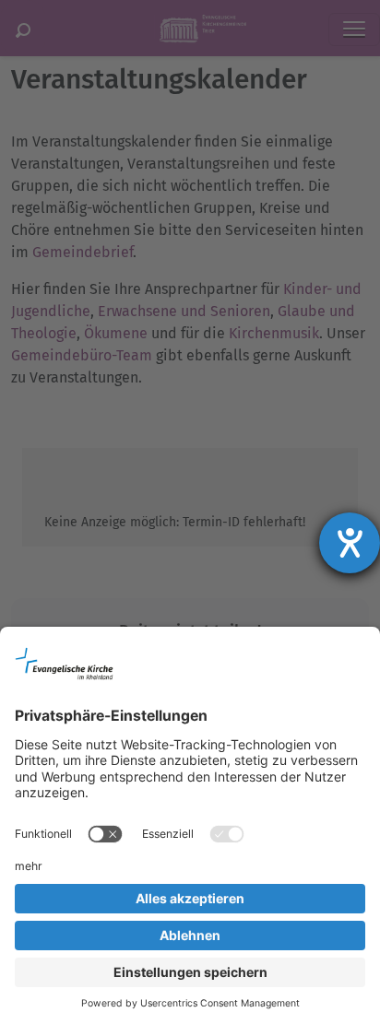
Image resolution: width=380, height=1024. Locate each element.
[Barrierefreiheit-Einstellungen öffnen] (349, 542)
